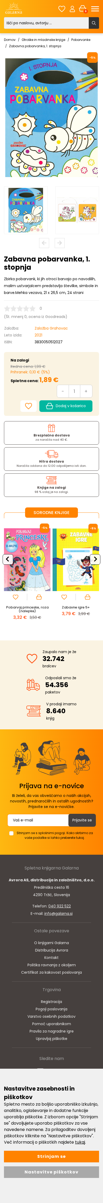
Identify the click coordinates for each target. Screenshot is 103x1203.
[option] (26, 210)
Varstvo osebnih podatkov (51, 1016)
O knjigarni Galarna (51, 942)
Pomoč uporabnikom (51, 1023)
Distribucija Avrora (51, 950)
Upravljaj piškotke (51, 1038)
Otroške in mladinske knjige (43, 39)
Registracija (51, 1001)
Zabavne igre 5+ (76, 607)
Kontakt (51, 957)
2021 (38, 335)
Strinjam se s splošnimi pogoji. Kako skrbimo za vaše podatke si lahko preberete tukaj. (55, 835)
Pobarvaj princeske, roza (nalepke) (27, 609)
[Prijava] (72, 8)
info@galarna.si (58, 913)
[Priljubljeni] (61, 9)
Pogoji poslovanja (51, 1009)
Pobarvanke (80, 39)
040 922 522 (59, 906)
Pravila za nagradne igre (52, 1031)
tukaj (80, 1142)
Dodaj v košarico (71, 405)
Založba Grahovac (51, 328)
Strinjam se (51, 1156)
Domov (10, 39)
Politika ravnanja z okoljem (51, 965)
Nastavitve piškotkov (51, 1172)
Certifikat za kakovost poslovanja (51, 972)
